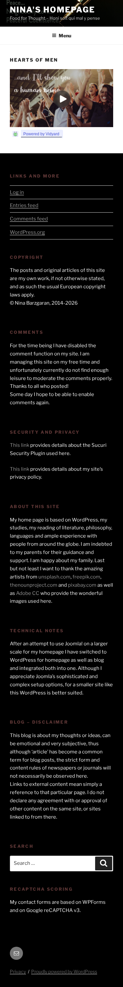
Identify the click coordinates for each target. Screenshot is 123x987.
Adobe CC (27, 593)
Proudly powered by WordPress (64, 971)
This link (19, 445)
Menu (65, 35)
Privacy (18, 971)
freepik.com (86, 577)
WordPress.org (27, 232)
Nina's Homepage (52, 9)
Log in (17, 192)
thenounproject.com (33, 585)
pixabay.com (82, 585)
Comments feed (29, 219)
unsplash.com (54, 577)
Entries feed (24, 205)
